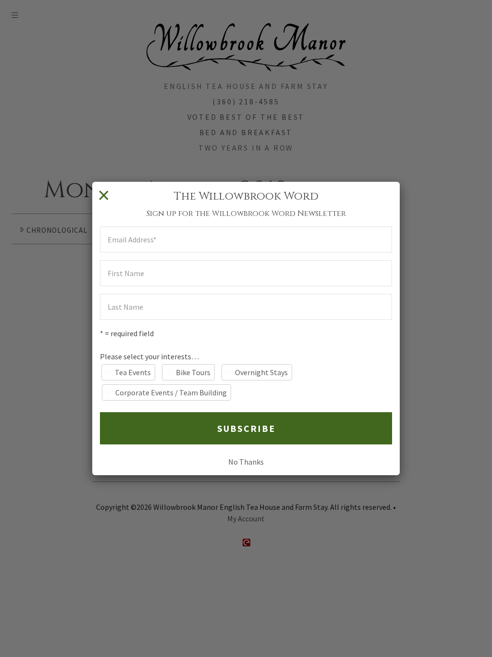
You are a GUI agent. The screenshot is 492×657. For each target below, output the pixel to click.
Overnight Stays (261, 372)
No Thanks (246, 462)
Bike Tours (193, 372)
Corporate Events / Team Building (171, 392)
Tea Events (133, 372)
